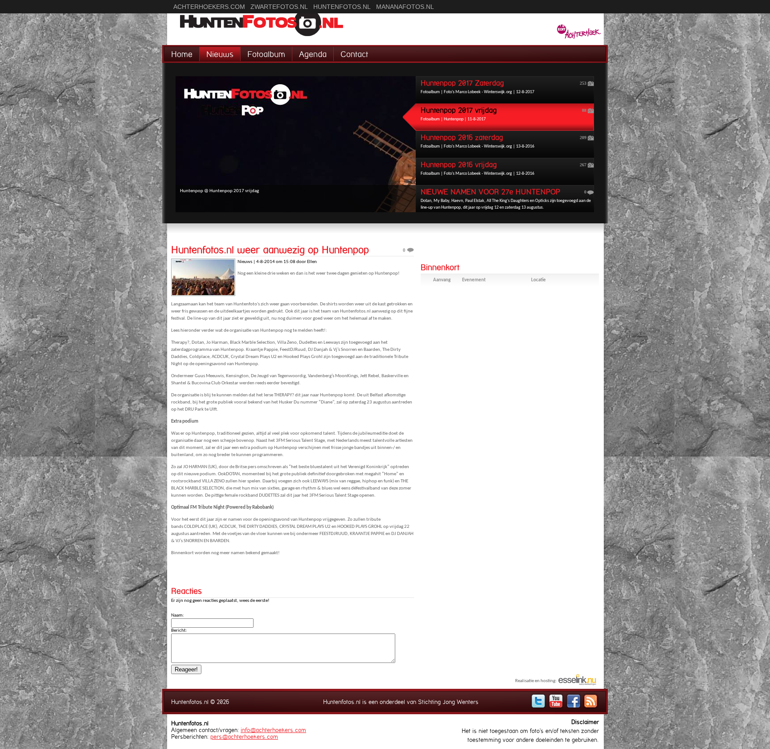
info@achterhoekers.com (273, 730)
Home (181, 54)
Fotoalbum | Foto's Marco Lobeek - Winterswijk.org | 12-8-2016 (503, 168)
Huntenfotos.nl (342, 6)
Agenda (313, 54)
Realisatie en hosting (535, 681)
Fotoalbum (266, 54)
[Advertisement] (510, 362)
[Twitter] (538, 701)
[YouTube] (556, 701)
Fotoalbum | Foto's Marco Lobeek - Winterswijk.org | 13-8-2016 (503, 141)
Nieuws (219, 54)
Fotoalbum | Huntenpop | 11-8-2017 (503, 114)
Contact (354, 54)
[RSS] (590, 701)
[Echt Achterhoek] (579, 33)
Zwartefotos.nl (279, 6)
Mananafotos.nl (405, 6)
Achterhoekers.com (209, 6)
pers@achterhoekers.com (244, 736)
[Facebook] (573, 701)
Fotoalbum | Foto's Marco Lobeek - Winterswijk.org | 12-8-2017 (503, 87)
